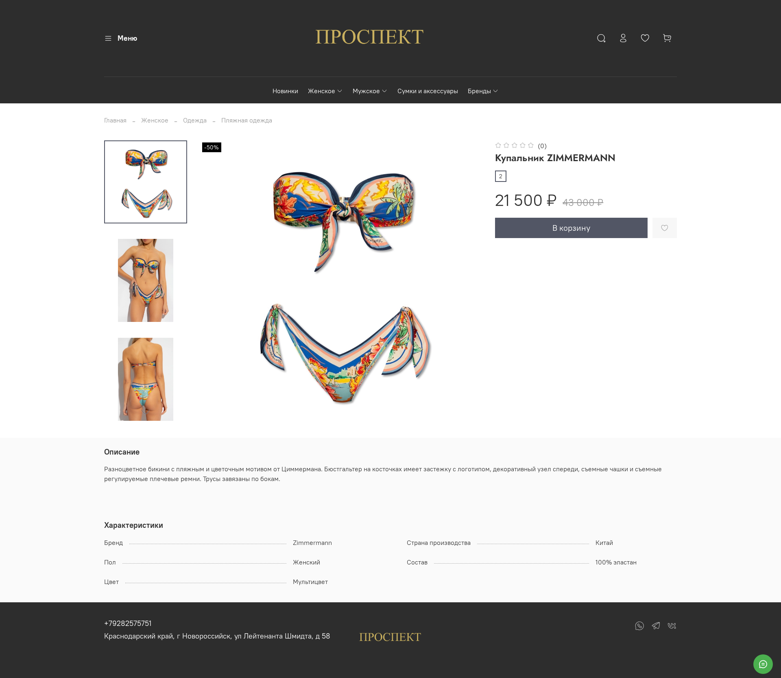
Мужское (366, 91)
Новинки (285, 91)
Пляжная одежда (246, 120)
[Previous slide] (216, 281)
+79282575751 (127, 623)
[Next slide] (145, 412)
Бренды (479, 91)
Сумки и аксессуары (427, 91)
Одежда (195, 120)
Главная (115, 120)
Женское (321, 91)
